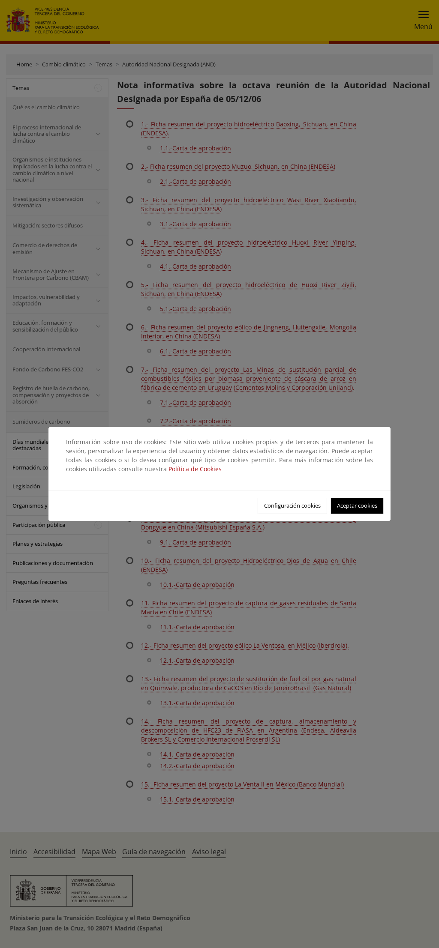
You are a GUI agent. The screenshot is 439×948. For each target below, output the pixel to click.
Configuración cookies (292, 505)
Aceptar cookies (357, 505)
